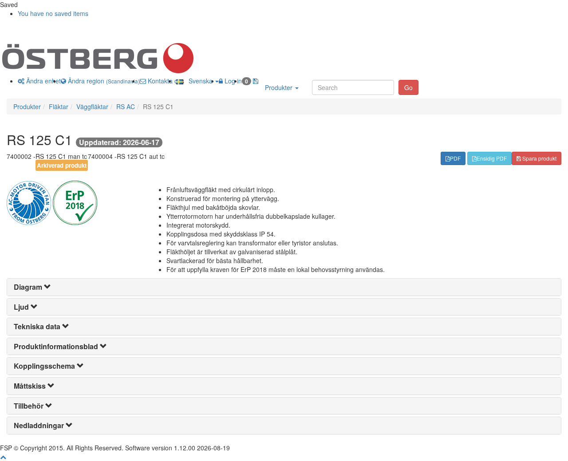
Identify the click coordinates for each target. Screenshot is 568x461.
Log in (232, 80)
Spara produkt (538, 158)
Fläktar (58, 106)
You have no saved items (53, 13)
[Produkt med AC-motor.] (30, 201)
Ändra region (103, 80)
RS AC (125, 106)
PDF (455, 158)
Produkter (279, 87)
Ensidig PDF (492, 158)
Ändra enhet (42, 80)
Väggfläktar (92, 106)
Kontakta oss (165, 80)
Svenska (198, 80)
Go (408, 87)
